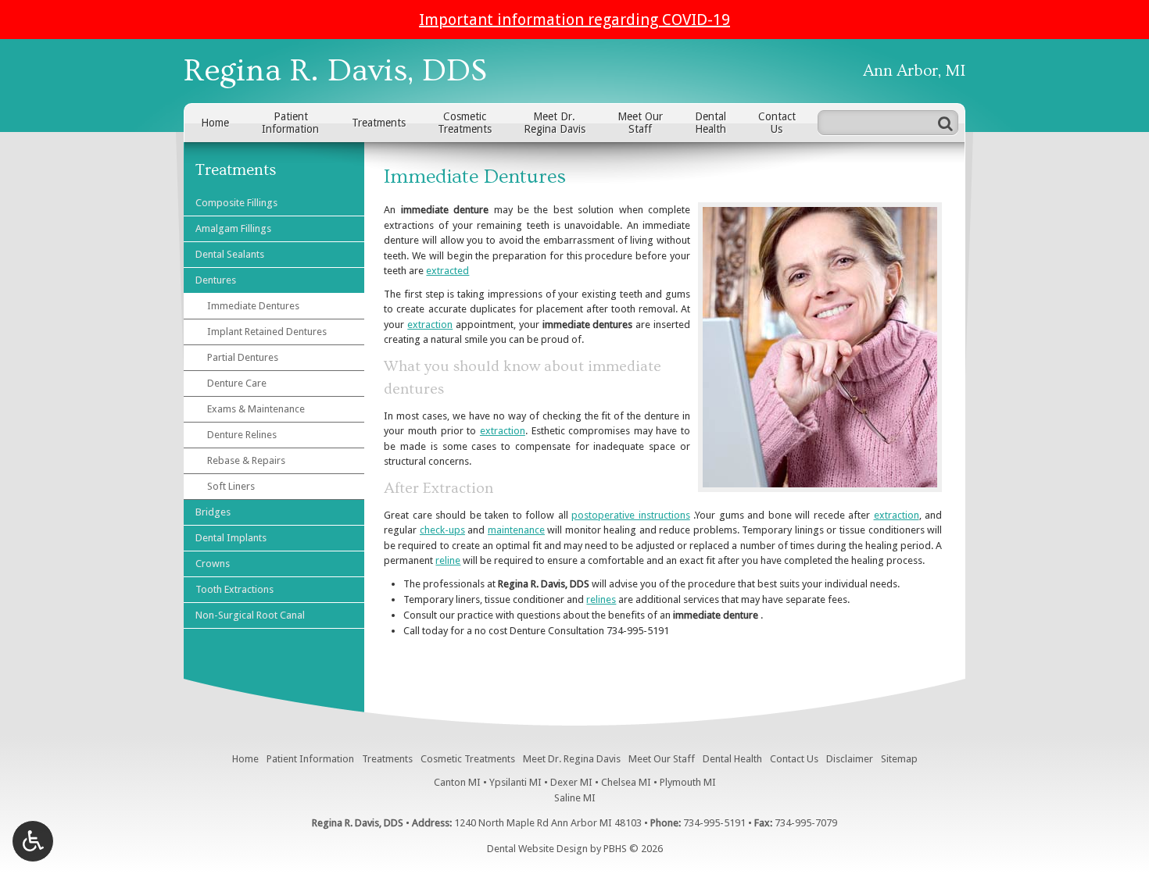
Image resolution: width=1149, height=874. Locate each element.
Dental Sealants (229, 254)
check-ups (442, 530)
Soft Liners (231, 486)
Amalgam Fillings (233, 228)
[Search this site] (945, 122)
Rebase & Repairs (246, 460)
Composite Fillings (236, 203)
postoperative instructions (630, 515)
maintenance (516, 530)
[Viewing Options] (33, 841)
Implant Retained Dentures (267, 331)
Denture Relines (242, 435)
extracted (447, 270)
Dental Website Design (537, 848)
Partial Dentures (242, 357)
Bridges (213, 512)
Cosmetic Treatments (468, 759)
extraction (430, 324)
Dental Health (732, 759)
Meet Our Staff (661, 759)
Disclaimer (849, 759)
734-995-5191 (638, 631)
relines (601, 599)
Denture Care (237, 383)
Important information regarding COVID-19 (574, 19)
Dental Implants (231, 538)
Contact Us (794, 759)
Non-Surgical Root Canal (250, 615)
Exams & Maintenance (256, 409)
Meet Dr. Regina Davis (572, 759)
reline (447, 560)
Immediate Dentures (253, 306)
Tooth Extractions (234, 589)
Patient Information (310, 759)
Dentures (215, 280)
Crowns (212, 563)
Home (215, 122)
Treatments (379, 122)
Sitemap (899, 759)
